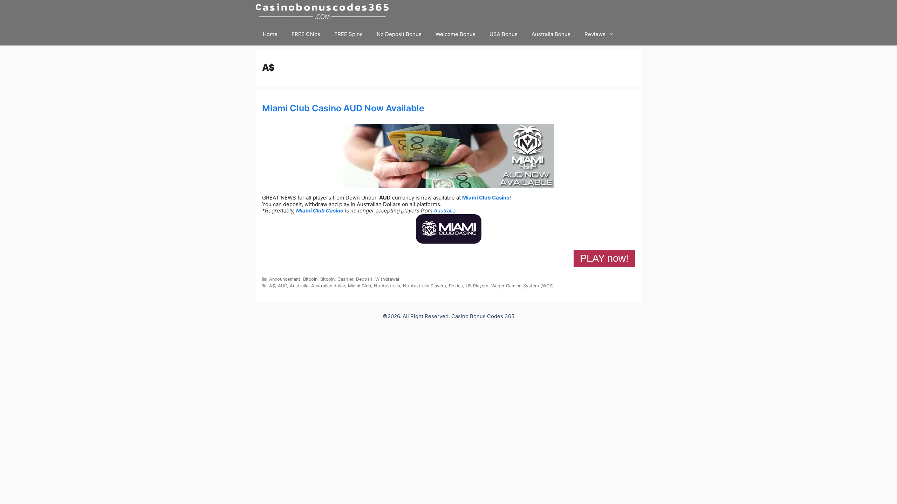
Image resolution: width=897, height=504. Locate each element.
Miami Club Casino (485, 197)
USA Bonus (503, 34)
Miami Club (359, 285)
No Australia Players (424, 285)
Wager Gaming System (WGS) (522, 285)
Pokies (456, 285)
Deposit (364, 279)
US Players (477, 285)
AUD (282, 285)
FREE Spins (348, 34)
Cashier (345, 279)
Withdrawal (387, 279)
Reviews (594, 34)
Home (270, 34)
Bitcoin (310, 279)
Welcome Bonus (455, 34)
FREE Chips (306, 34)
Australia (445, 210)
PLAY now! (604, 258)
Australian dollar (328, 285)
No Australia (387, 285)
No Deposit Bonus (399, 34)
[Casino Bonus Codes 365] (324, 11)
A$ (272, 285)
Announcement (284, 279)
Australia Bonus (551, 34)
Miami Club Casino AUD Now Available (343, 108)
